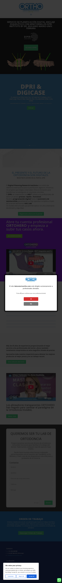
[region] (21, 571)
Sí (31, 299)
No (31, 304)
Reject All (21, 576)
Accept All (31, 576)
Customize (10, 576)
